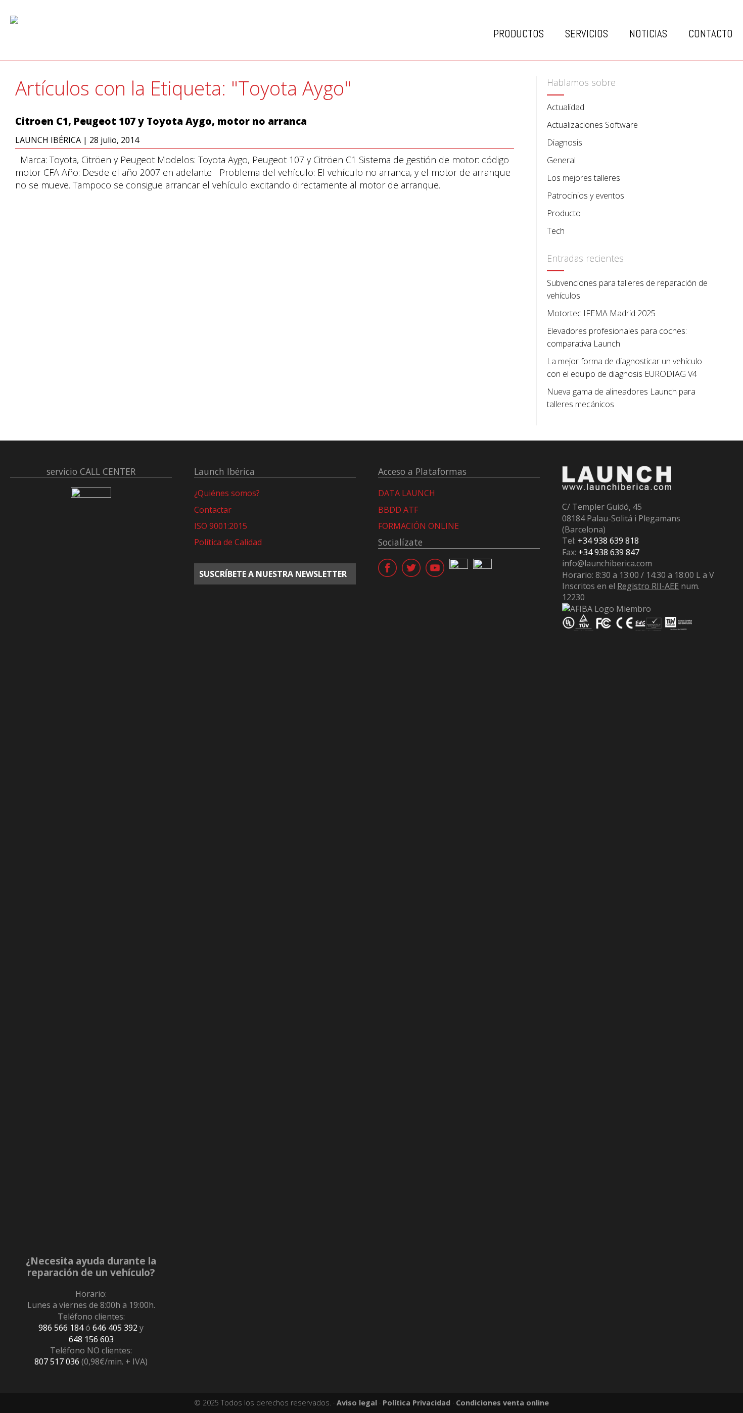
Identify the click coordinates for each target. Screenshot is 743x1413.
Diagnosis (564, 142)
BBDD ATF (398, 509)
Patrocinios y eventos (585, 195)
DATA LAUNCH (406, 493)
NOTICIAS (648, 33)
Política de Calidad (228, 542)
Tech (556, 230)
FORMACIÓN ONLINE (418, 525)
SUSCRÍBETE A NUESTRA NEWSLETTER (273, 573)
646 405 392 (114, 1327)
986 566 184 (60, 1327)
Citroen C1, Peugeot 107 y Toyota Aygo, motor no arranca (161, 121)
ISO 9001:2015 (220, 525)
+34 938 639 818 (608, 540)
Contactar (212, 509)
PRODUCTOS (518, 33)
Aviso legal (357, 1402)
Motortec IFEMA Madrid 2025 (601, 313)
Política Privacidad (416, 1402)
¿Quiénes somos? (227, 493)
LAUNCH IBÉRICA (48, 139)
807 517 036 (56, 1361)
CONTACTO (710, 33)
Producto (564, 213)
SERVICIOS (586, 33)
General (561, 160)
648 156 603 (91, 1339)
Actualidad (565, 107)
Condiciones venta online (502, 1402)
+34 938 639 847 (608, 552)
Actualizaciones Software (592, 124)
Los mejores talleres (583, 177)
